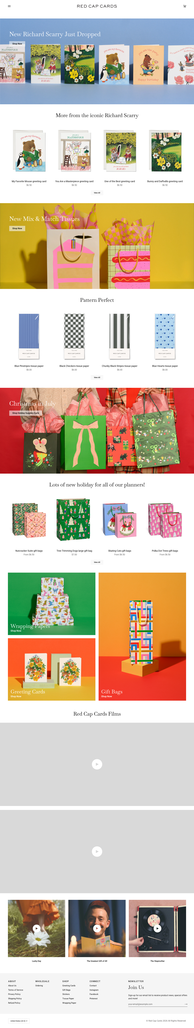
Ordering (39, 986)
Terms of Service (15, 990)
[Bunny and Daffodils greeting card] (165, 151)
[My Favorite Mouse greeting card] (29, 151)
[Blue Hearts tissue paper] (165, 336)
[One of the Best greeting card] (120, 151)
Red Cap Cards (155, 1021)
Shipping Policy (15, 999)
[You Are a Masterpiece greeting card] (74, 151)
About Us (12, 986)
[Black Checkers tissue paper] (74, 336)
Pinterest (94, 999)
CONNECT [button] (95, 981)
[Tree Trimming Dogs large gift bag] (74, 520)
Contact (93, 986)
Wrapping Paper (69, 1003)
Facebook (94, 994)
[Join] (183, 1004)
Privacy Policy (14, 994)
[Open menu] (12, 6)
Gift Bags (66, 990)
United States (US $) (17, 1021)
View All (97, 193)
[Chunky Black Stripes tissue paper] (120, 336)
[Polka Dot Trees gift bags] (165, 520)
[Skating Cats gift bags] (120, 520)
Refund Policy (14, 1003)
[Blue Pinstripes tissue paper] (29, 336)
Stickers (66, 994)
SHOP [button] (65, 981)
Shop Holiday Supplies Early (25, 413)
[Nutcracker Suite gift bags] (29, 520)
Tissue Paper (68, 999)
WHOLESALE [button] (42, 981)
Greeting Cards (68, 986)
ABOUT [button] (12, 981)
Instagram (94, 990)
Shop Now (17, 44)
